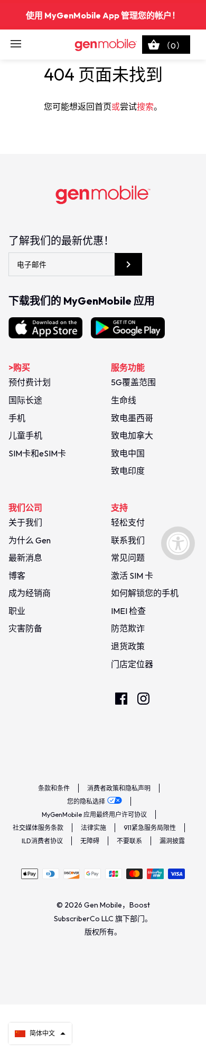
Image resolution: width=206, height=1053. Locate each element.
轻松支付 (128, 522)
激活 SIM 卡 (132, 575)
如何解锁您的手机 (145, 593)
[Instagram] (143, 699)
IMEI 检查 (128, 611)
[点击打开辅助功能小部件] (178, 543)
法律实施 (93, 828)
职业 (16, 611)
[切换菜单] (16, 44)
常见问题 (128, 557)
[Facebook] (121, 699)
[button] (40, 1033)
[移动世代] (103, 44)
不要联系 (129, 841)
